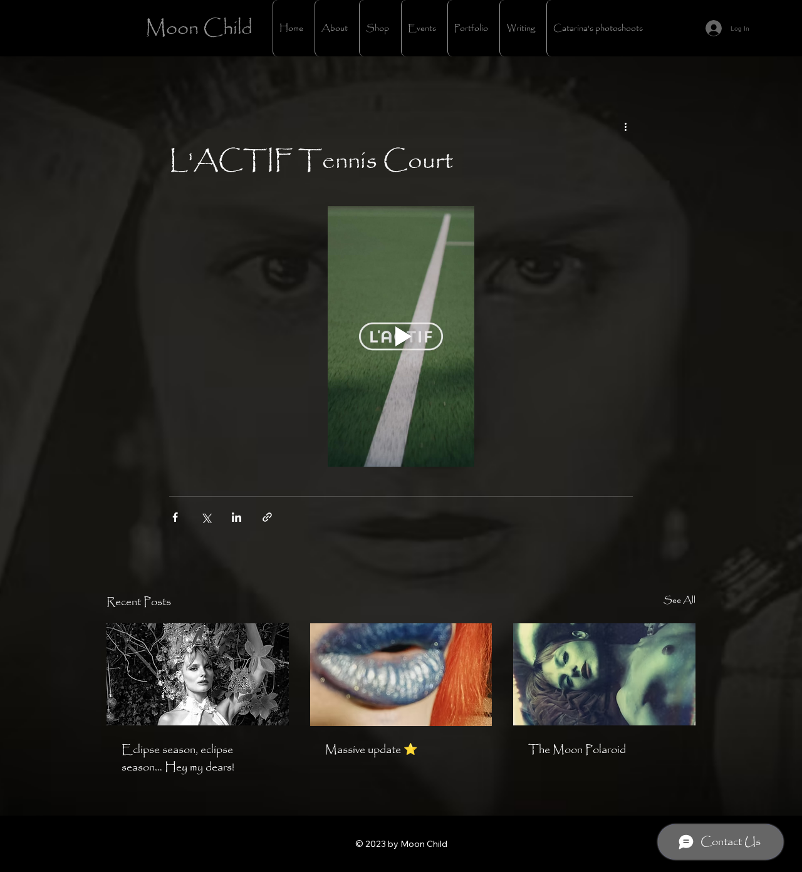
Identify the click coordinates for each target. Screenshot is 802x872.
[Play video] (401, 336)
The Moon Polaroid (577, 750)
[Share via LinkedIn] (236, 517)
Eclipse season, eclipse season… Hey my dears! (178, 758)
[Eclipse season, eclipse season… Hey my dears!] (198, 674)
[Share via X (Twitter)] (206, 517)
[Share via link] (267, 517)
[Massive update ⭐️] (401, 674)
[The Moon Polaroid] (604, 674)
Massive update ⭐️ (371, 750)
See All (679, 600)
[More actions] (625, 126)
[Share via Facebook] (175, 517)
